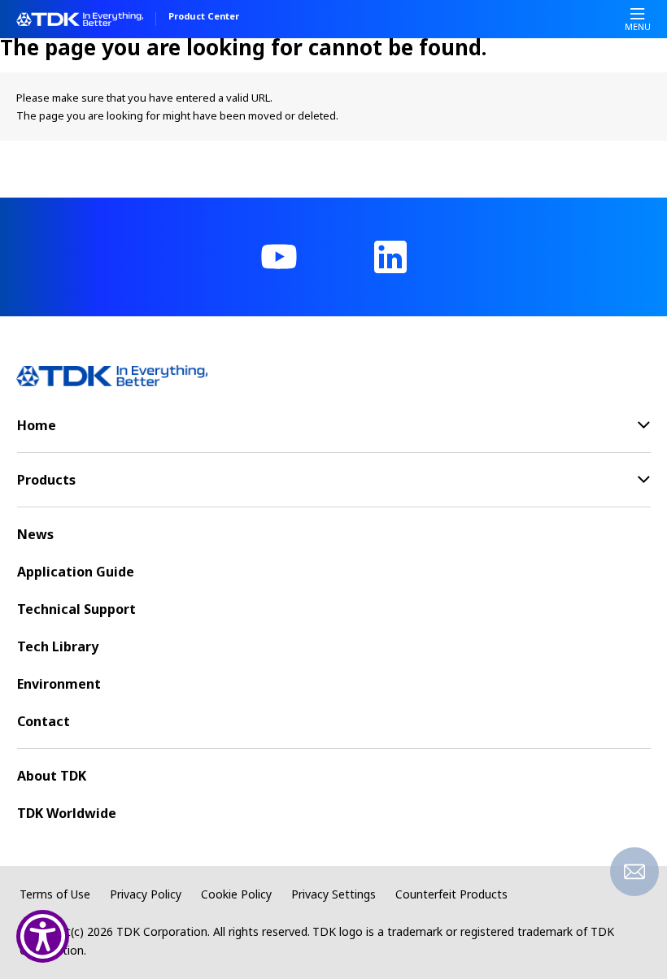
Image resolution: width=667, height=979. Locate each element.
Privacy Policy (145, 894)
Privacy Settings (333, 894)
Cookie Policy (236, 894)
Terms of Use (55, 894)
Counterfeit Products (451, 894)
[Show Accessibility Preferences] (42, 936)
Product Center (203, 17)
